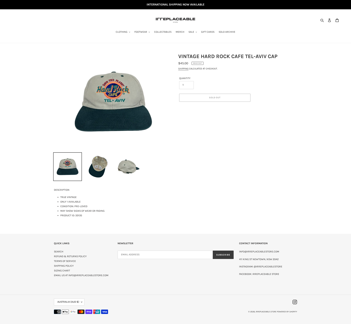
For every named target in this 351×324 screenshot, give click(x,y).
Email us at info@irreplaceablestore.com (81, 275)
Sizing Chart (62, 270)
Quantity (184, 78)
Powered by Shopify (287, 311)
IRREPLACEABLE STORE (266, 311)
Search (58, 251)
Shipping (183, 68)
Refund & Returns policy (70, 256)
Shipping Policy (64, 265)
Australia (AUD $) (68, 301)
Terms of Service (65, 261)
